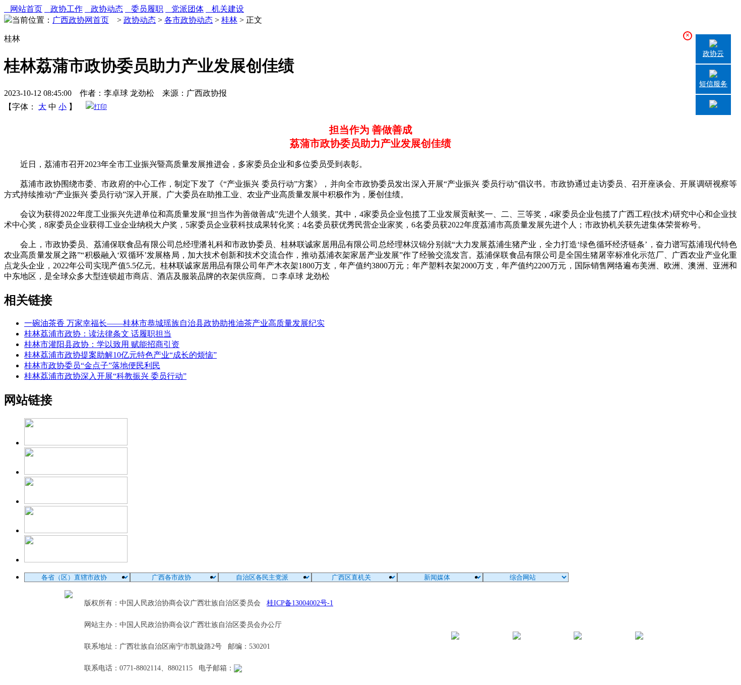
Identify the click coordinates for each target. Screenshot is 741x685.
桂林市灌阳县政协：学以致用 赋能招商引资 (101, 344)
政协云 (713, 54)
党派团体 (184, 9)
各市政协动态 (188, 20)
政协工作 (63, 9)
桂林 (229, 20)
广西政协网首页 (80, 20)
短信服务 (713, 84)
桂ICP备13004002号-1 (300, 603)
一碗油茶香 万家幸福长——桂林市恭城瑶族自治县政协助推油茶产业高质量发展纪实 (174, 323)
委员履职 (144, 9)
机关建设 (225, 9)
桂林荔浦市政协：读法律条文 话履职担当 (97, 333)
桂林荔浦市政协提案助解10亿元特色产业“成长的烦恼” (120, 355)
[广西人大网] (76, 530)
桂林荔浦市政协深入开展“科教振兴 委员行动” (105, 376)
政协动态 (104, 9)
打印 (100, 106)
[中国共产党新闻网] (76, 442)
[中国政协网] (76, 501)
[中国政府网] (76, 472)
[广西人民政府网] (76, 559)
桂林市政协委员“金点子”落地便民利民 (92, 365)
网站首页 (23, 9)
